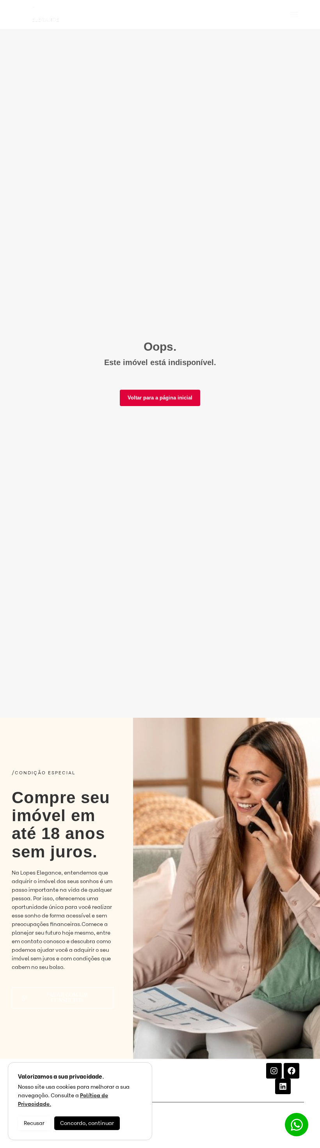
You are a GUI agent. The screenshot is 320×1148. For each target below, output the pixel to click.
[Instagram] (274, 1071)
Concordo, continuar (87, 1123)
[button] (293, 14)
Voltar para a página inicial (160, 398)
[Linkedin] (283, 1086)
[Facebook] (291, 1071)
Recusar (34, 1123)
